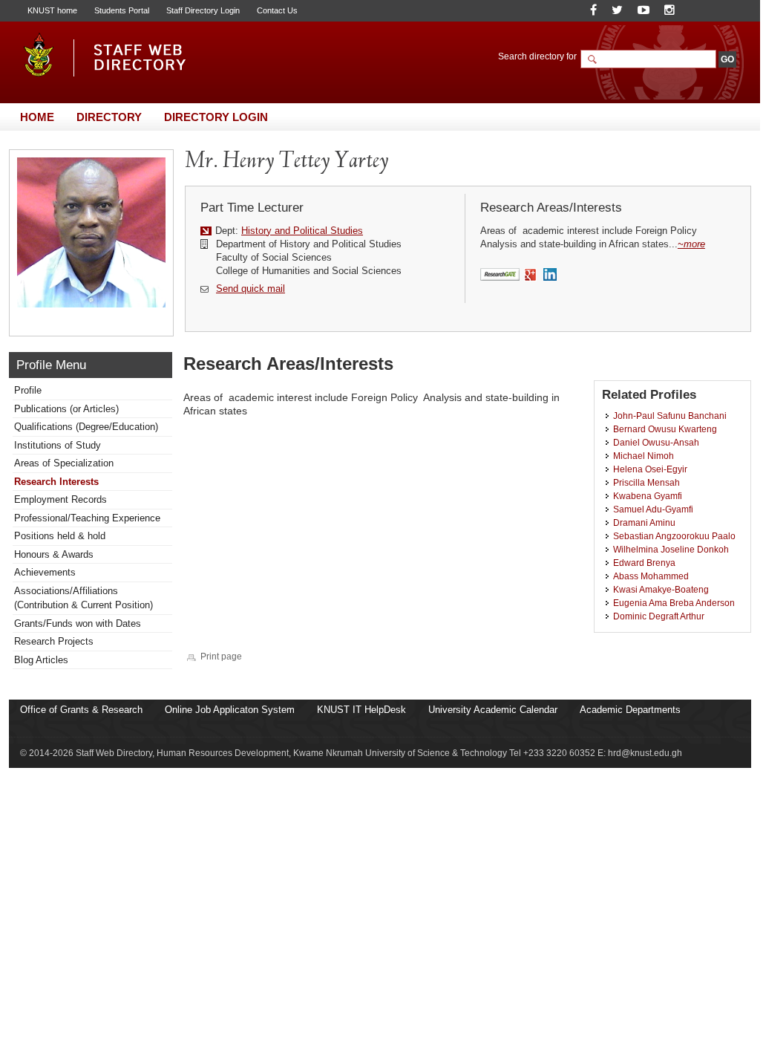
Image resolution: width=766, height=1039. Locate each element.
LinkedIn (552, 275)
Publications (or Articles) (66, 408)
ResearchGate (500, 275)
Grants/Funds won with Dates (77, 623)
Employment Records (60, 499)
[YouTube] (643, 10)
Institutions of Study (57, 445)
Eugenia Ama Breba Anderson (674, 603)
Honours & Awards (54, 554)
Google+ (531, 275)
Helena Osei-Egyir (650, 469)
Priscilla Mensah (646, 482)
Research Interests (56, 481)
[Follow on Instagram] (669, 10)
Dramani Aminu (644, 522)
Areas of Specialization (64, 463)
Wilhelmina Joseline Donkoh (671, 549)
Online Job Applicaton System (230, 709)
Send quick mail (250, 288)
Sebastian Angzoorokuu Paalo (674, 536)
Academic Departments (630, 709)
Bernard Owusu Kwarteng (665, 429)
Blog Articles (41, 659)
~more (691, 244)
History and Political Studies (302, 230)
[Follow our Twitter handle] (617, 10)
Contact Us (277, 10)
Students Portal (121, 10)
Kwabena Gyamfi (647, 496)
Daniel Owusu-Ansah (656, 442)
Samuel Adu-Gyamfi (653, 509)
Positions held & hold (59, 535)
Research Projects (54, 641)
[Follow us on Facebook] (593, 10)
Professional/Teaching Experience (87, 518)
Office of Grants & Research (81, 709)
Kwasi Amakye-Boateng (661, 589)
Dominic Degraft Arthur (658, 616)
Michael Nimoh (643, 455)
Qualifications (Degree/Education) (86, 426)
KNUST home (52, 10)
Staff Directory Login (203, 10)
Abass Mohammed (651, 576)
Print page (221, 656)
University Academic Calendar (492, 709)
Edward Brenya (644, 562)
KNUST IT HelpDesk (361, 709)
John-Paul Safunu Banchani (670, 415)
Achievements (45, 572)
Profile (28, 390)
